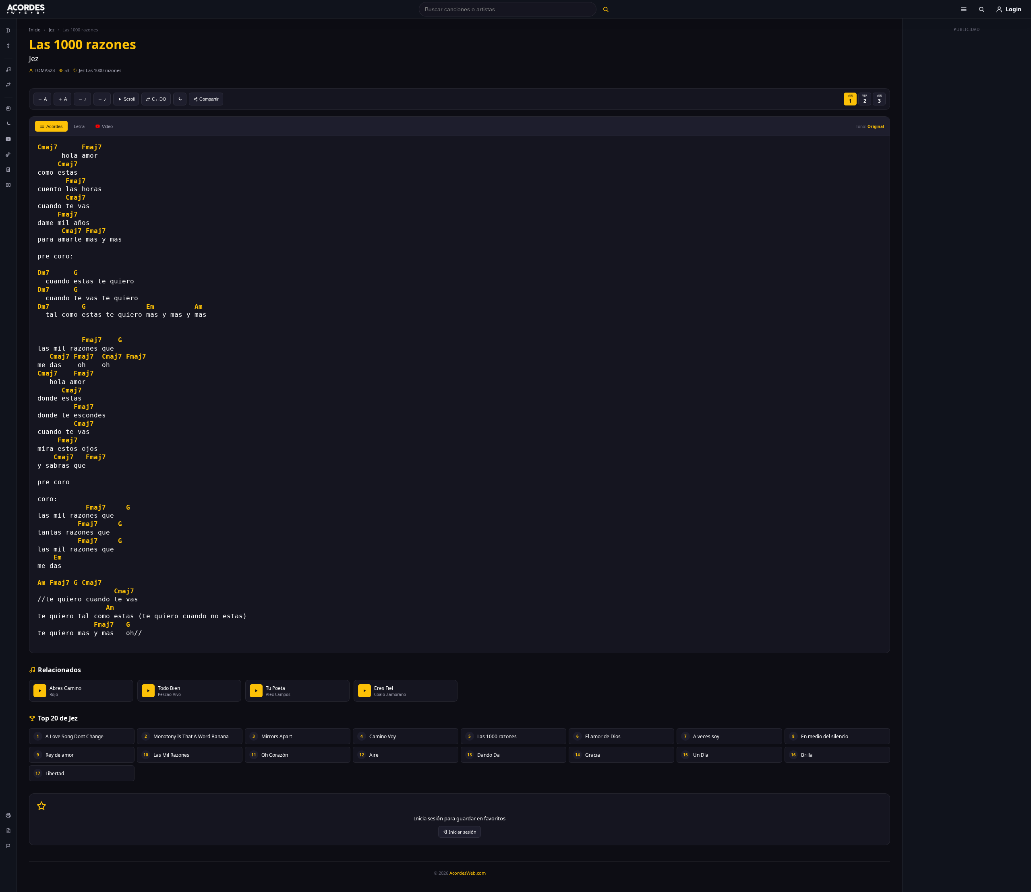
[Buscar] (605, 9)
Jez (51, 30)
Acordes (54, 126)
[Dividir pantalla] (8, 185)
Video (107, 126)
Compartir (209, 99)
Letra (79, 126)
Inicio (35, 30)
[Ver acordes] (8, 169)
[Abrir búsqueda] (981, 9)
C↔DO (159, 99)
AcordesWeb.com (467, 873)
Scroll (129, 99)
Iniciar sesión (462, 832)
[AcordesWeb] (36, 9)
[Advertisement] (967, 156)
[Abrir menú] (963, 9)
